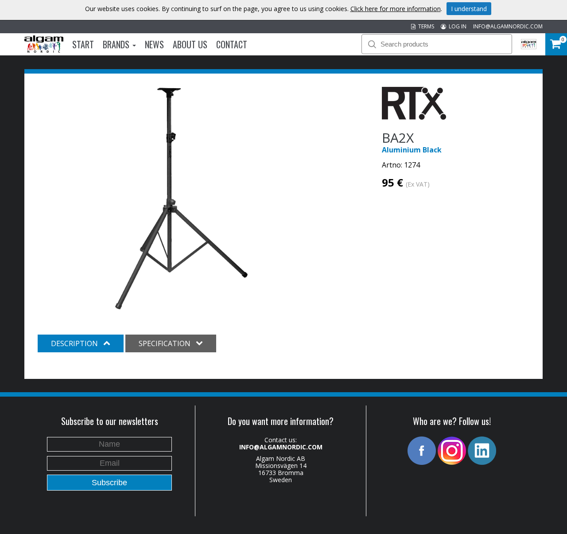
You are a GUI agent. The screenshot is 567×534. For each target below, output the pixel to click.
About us (190, 44)
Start (83, 44)
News (154, 44)
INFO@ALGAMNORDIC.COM (508, 26)
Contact (231, 44)
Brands (117, 44)
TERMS (425, 26)
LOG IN (456, 26)
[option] (181, 198)
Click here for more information (395, 8)
